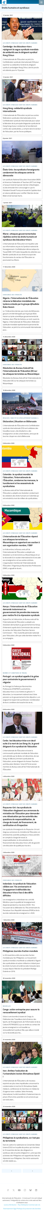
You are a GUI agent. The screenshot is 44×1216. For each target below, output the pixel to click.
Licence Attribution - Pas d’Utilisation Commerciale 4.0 (22, 1205)
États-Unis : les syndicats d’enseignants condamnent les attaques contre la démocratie (22, 167)
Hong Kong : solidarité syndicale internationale (22, 104)
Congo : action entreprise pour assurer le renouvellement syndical (22, 1005)
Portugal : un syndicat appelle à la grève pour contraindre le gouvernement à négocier (22, 674)
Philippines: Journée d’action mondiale (22, 945)
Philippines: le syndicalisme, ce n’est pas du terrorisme (22, 1134)
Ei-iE (3, 3)
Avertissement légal (10, 1208)
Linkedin (36, 1190)
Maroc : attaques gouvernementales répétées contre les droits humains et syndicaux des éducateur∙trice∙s (22, 231)
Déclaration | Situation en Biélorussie (22, 413)
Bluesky (30, 1190)
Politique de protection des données (29, 1208)
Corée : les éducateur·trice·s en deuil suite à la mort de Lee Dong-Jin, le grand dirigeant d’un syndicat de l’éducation (22, 739)
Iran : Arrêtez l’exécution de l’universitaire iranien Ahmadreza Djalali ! (22, 1069)
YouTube (19, 1190)
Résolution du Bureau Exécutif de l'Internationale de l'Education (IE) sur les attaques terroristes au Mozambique (22, 360)
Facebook (8, 1190)
